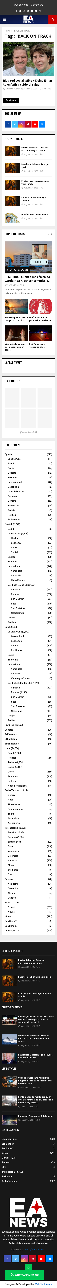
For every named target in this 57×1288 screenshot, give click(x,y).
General (12, 795)
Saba (13, 603)
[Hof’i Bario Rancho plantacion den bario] (40, 306)
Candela (12, 897)
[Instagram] (24, 1258)
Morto (8, 902)
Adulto (11, 912)
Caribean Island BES (18, 585)
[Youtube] (41, 1258)
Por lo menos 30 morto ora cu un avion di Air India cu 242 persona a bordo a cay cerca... (35, 1099)
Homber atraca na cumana (34, 214)
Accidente (13, 884)
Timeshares (14, 804)
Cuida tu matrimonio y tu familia (34, 199)
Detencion (13, 888)
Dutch (8, 627)
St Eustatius (14, 519)
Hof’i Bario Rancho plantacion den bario (40, 319)
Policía (11, 510)
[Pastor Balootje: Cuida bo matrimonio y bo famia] (12, 151)
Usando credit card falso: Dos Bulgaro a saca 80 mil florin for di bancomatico (35, 1080)
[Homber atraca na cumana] (12, 218)
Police (11, 617)
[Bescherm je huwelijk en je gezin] (12, 168)
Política (12, 515)
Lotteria (12, 781)
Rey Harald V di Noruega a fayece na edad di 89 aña (35, 1056)
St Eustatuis (11, 734)
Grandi (11, 907)
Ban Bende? (11, 926)
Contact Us (37, 4)
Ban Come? (11, 921)
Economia (13, 776)
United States (18, 580)
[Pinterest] (32, 1258)
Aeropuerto (14, 823)
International (14, 566)
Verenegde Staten (20, 678)
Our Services (21, 4)
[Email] (49, 1258)
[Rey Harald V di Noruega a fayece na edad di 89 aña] (9, 1058)
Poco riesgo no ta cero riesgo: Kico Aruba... (16, 319)
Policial (12, 757)
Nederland (16, 711)
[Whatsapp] (28, 1267)
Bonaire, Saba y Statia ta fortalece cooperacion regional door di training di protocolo (36, 1019)
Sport (11, 655)
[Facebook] (7, 1258)
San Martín (13, 505)
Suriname (13, 869)
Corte (11, 771)
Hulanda (12, 860)
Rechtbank (16, 650)
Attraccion (13, 818)
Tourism (12, 561)
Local (7, 748)
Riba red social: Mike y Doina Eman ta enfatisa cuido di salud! (27, 82)
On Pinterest (13, 381)
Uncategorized (12, 930)
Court (14, 547)
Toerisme (13, 659)
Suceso (9, 879)
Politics (12, 622)
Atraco (11, 893)
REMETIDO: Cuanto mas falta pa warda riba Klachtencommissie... (27, 279)
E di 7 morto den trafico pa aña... (37, 345)
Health (14, 538)
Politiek (12, 720)
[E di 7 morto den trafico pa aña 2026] (40, 333)
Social (11, 468)
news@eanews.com (35, 1249)
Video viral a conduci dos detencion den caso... (15, 347)
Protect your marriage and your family (35, 182)
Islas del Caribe (16, 491)
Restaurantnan (15, 809)
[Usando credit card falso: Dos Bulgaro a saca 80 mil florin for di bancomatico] (9, 1081)
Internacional (15, 482)
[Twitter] (15, 1258)
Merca (11, 865)
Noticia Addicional (17, 785)
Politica (8, 45)
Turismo (12, 477)
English (9, 524)
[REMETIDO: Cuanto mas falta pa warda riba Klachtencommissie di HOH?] (28, 257)
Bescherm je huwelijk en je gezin (34, 165)
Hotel (10, 799)
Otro (10, 874)
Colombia (16, 575)
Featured (17, 45)
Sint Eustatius (18, 608)
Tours (11, 813)
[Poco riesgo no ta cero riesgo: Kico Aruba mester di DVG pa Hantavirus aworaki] (16, 306)
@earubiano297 (28, 432)
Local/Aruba (14, 459)
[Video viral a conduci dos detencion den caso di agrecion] (16, 333)
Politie (11, 715)
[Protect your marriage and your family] (12, 185)
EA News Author (13, 89)
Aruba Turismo (12, 790)
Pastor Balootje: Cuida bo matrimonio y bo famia (34, 149)
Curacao (15, 589)
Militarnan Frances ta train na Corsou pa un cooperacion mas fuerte (33, 1038)
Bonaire (12, 501)
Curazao (12, 496)
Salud (11, 463)
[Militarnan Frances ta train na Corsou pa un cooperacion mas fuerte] (9, 1039)
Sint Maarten (17, 599)
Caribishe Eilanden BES (20, 683)
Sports (11, 557)
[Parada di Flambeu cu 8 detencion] (9, 1120)
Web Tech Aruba (43, 1284)
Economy (16, 543)
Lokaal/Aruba (15, 631)
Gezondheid (17, 636)
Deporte (12, 473)
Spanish (9, 454)
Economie (16, 641)
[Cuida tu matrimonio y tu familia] (12, 201)
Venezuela (13, 487)
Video (8, 916)
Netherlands (17, 613)
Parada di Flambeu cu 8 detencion (35, 1116)
